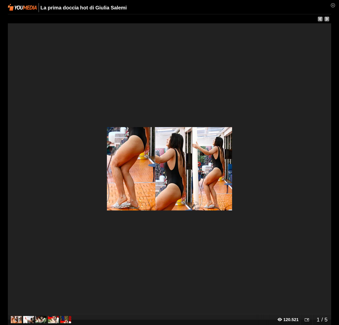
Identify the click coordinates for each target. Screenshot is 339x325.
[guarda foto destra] (202, 168)
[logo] (22, 7)
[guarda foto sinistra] (40, 168)
